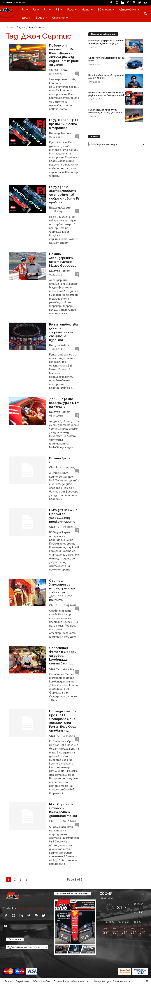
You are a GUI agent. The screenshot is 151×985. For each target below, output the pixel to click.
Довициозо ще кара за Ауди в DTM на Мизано (64, 402)
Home (9, 27)
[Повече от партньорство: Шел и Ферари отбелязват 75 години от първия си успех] (27, 57)
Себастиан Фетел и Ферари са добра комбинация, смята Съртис (62, 655)
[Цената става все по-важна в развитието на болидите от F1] (134, 98)
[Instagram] (117, 3)
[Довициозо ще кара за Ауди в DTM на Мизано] (27, 411)
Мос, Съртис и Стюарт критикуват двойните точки (63, 810)
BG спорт (104, 9)
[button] (145, 14)
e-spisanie (19, 2)
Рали (70, 9)
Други (26, 17)
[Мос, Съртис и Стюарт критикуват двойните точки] (27, 816)
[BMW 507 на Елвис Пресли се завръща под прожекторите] (27, 522)
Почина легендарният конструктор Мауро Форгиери (62, 259)
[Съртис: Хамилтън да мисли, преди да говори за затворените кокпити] (27, 592)
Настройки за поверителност (111, 981)
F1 (23, 9)
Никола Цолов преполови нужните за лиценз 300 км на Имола (105, 113)
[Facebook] (111, 3)
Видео (40, 17)
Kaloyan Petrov (59, 270)
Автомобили (127, 9)
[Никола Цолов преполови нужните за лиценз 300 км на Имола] (134, 115)
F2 (34, 9)
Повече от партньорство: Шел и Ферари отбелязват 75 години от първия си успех (64, 55)
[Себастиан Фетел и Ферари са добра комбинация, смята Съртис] (27, 660)
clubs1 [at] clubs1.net (31, 908)
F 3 (46, 9)
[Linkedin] (122, 3)
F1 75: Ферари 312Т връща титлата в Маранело (63, 124)
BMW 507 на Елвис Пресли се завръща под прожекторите (63, 515)
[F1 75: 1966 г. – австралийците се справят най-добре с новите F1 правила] (27, 199)
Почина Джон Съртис (59, 460)
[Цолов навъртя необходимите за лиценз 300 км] (134, 81)
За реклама (22, 981)
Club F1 (54, 467)
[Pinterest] (128, 3)
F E (57, 9)
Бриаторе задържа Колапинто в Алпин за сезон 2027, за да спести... (107, 43)
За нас (8, 981)
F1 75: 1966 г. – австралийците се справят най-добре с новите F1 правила (64, 194)
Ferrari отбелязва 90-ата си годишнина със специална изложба (63, 332)
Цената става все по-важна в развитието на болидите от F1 (107, 94)
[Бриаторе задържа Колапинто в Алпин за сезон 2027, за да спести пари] (134, 46)
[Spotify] (134, 3)
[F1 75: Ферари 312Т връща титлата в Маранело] (27, 132)
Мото (85, 9)
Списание (58, 17)
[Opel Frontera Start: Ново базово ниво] (134, 63)
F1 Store (7, 2)
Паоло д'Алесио (60, 133)
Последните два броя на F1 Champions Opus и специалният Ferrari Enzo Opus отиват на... (63, 720)
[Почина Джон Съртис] (27, 470)
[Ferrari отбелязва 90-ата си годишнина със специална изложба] (27, 336)
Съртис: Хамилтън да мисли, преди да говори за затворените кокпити (62, 590)
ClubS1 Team (58, 70)
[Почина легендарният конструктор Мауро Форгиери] (27, 266)
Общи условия (41, 981)
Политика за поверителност (71, 981)
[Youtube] (145, 3)
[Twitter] (139, 3)
